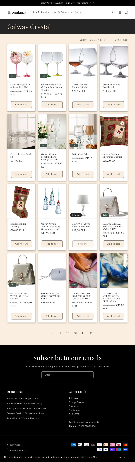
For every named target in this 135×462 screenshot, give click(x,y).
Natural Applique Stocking (19, 225)
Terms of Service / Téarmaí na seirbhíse (25, 413)
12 (67, 333)
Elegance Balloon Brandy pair (111, 86)
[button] (40, 12)
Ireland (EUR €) (16, 450)
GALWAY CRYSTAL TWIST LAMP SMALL (82, 225)
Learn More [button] (92, 457)
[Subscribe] (90, 374)
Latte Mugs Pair (80, 154)
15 (91, 333)
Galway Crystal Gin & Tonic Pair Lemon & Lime (51, 87)
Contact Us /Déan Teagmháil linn (22, 398)
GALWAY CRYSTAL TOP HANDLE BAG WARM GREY (112, 226)
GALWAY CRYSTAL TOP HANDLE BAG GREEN (19, 296)
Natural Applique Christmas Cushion (112, 155)
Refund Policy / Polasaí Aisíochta (23, 418)
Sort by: (83, 40)
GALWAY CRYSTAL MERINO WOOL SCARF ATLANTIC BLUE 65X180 (112, 297)
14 (83, 333)
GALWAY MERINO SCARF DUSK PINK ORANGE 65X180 (81, 296)
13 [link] (75, 333)
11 (59, 333)
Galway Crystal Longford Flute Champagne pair (49, 157)
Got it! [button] (122, 457)
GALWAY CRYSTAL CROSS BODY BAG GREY (50, 296)
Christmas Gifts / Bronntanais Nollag (24, 403)
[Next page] (99, 333)
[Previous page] (36, 333)
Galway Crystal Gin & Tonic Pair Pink (20, 86)
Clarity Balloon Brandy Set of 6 (80, 86)
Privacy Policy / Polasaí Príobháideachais (26, 408)
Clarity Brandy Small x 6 (21, 155)
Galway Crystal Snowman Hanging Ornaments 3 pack (50, 226)
